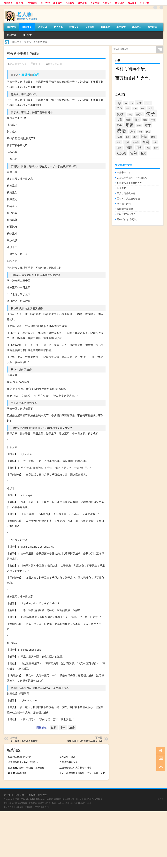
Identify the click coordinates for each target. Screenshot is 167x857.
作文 (127, 108)
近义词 (121, 153)
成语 (36, 75)
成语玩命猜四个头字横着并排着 (75, 767)
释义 (143, 153)
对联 (145, 119)
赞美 (156, 148)
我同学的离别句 (125, 208)
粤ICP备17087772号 (93, 799)
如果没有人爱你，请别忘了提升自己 (26, 767)
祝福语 (136, 142)
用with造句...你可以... (128, 219)
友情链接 (19, 794)
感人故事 (132, 2)
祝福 (127, 142)
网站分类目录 (55, 799)
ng (119, 102)
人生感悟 (70, 2)
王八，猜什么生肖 (126, 193)
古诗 (130, 114)
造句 (133, 152)
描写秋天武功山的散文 (19, 756)
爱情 (153, 136)
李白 (135, 136)
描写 (119, 136)
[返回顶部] (160, 766)
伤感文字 (107, 2)
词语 (128, 147)
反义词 (121, 114)
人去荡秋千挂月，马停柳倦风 (132, 177)
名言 (119, 119)
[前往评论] (160, 758)
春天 (127, 137)
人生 (139, 103)
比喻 (144, 136)
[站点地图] (155, 7)
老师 (155, 142)
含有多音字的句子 (68, 762)
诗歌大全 (33, 2)
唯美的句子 (21, 64)
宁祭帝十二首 (124, 172)
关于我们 (8, 794)
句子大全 (45, 2)
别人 (142, 108)
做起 (27, 75)
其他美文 (82, 2)
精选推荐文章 (68, 799)
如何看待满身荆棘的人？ (129, 182)
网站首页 (8, 2)
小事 (21, 75)
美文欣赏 (94, 2)
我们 (132, 131)
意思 (148, 125)
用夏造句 (121, 188)
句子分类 (144, 2)
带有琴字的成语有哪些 (128, 198)
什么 (148, 102)
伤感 (119, 108)
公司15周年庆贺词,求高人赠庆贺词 (84, 740)
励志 (150, 108)
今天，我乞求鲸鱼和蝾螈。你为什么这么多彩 (82, 773)
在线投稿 (31, 794)
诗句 (139, 147)
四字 (136, 119)
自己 (119, 147)
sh (126, 102)
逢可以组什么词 (67, 756)
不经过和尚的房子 (126, 214)
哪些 (128, 119)
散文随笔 (119, 2)
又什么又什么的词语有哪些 (24, 740)
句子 (150, 113)
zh (132, 103)
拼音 (140, 131)
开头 (119, 125)
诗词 (148, 148)
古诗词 (139, 114)
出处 (135, 108)
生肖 (119, 142)
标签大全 (42, 794)
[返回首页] (160, 750)
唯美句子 (20, 2)
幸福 (153, 119)
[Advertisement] (83, 834)
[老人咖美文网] (21, 10)
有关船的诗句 (124, 203)
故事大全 (57, 2)
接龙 (148, 131)
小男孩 (160, 798)
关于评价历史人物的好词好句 (23, 762)
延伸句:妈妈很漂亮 (17, 773)
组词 (146, 141)
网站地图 (80, 799)
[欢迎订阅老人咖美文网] (161, 7)
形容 (129, 124)
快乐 (139, 125)
